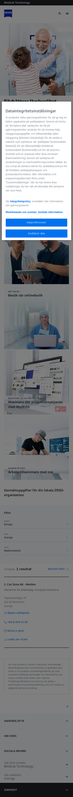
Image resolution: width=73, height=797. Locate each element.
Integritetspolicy (20, 201)
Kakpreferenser (36, 222)
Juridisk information (50, 212)
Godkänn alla (36, 233)
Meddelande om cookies (21, 212)
